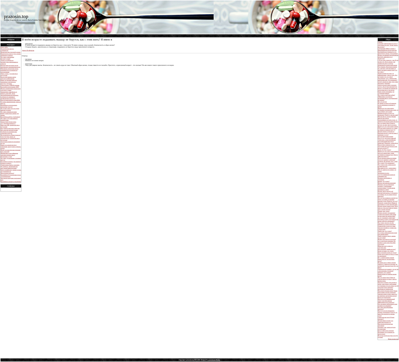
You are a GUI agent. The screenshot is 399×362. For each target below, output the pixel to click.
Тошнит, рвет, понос (384, 211)
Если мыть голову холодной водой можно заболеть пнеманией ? (388, 220)
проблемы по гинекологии (385, 289)
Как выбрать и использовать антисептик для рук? (9, 106)
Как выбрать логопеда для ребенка (11, 181)
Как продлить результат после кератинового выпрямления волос (10, 66)
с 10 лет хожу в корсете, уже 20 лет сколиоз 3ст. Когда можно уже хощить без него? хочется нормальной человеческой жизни (388, 62)
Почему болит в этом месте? (386, 131)
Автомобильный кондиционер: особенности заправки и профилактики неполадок (10, 96)
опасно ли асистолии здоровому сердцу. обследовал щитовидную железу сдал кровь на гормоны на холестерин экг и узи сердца (387, 87)
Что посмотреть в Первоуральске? (11, 135)
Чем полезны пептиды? (7, 173)
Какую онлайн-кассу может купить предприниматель (11, 170)
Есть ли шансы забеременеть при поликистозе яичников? (387, 305)
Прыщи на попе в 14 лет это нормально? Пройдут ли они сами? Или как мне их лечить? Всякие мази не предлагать (388, 116)
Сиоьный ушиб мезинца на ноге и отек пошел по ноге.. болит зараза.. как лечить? (388, 45)
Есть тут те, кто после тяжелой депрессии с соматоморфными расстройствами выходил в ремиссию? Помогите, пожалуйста (388, 140)
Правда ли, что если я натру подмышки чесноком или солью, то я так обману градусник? (388, 110)
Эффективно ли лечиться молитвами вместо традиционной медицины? (387, 98)
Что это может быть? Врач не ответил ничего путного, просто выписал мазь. (387, 279)
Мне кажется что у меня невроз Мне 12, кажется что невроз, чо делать (387, 169)
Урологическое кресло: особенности (7, 49)
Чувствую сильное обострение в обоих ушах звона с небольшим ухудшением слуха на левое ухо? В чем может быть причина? (388, 285)
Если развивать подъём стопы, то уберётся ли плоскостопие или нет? (388, 120)
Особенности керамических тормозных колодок (9, 132)
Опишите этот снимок (384, 272)
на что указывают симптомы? (386, 218)
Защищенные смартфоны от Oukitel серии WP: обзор (9, 92)
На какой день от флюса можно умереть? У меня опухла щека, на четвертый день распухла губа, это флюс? (388, 265)
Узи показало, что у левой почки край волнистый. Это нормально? (387, 79)
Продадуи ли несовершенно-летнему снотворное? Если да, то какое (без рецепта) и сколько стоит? (387, 313)
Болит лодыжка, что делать (386, 251)
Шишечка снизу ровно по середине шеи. (385, 246)
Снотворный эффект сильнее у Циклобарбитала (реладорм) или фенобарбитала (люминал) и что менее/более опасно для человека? (388, 51)
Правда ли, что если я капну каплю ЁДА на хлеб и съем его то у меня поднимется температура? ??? (388, 128)
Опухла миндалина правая (385, 136)
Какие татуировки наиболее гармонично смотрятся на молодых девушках (9, 82)
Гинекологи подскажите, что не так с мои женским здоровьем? (388, 270)
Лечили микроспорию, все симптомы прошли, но (385, 321)
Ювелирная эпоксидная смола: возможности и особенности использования (9, 70)
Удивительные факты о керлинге (10, 165)
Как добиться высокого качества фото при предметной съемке (10, 129)
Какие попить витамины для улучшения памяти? (386, 92)
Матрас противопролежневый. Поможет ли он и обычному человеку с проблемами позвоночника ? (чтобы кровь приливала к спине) (387, 186)
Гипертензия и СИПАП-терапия (10, 85)
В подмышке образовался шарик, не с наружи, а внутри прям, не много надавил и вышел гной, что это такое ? (387, 69)
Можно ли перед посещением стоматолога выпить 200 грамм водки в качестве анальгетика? (387, 214)
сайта (6, 47)
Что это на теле (382, 101)
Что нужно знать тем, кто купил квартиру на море (10, 109)
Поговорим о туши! (6, 156)
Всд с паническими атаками (386, 257)
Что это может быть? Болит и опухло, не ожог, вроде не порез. (387, 124)
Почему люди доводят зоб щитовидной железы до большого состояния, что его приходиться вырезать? (388, 193)
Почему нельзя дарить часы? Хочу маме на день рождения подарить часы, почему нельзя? (388, 207)
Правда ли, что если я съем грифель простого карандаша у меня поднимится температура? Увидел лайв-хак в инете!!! (388, 154)
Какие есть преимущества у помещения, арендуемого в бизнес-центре (11, 146)
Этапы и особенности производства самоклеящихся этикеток (9, 62)
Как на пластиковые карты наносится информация (8, 77)
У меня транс (381, 229)
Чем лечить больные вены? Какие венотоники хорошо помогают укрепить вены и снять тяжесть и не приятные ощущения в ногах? (387, 293)
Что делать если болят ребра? (386, 95)
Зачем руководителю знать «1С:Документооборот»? (8, 122)
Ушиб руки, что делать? (385, 231)
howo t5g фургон (28, 50)
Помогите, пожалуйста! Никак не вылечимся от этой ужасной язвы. (388, 203)
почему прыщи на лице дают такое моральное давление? (388, 82)
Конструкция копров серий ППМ (10, 100)
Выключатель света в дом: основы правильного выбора (11, 54)
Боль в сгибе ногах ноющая (386, 330)
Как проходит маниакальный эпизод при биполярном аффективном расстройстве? (386, 300)
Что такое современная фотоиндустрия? (7, 58)
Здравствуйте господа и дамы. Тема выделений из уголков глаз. (387, 227)
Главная (380, 42)
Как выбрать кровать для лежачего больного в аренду (11, 162)
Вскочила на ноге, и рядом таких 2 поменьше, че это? (388, 134)
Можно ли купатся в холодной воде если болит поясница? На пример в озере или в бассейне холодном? (387, 242)
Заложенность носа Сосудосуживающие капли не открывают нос (386, 174)
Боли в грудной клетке (384, 297)
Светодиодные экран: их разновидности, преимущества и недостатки (10, 138)
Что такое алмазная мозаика (9, 112)
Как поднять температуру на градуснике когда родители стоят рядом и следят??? (387, 146)
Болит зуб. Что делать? (384, 150)
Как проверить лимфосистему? (387, 249)
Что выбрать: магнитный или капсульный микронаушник (9, 167)
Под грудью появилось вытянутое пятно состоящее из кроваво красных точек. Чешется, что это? (388, 199)
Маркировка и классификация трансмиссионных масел (9, 154)
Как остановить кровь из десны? (387, 252)
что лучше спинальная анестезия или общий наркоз (387, 233)
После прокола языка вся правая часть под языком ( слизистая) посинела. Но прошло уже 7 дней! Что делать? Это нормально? (388, 160)
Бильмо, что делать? (384, 181)
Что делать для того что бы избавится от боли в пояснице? (387, 223)
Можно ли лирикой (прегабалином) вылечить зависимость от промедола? (388, 56)
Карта (2, 47)
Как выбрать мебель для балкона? (10, 117)
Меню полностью (393, 339)
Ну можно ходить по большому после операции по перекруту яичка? (387, 105)
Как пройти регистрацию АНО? (10, 87)
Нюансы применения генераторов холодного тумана (10, 89)
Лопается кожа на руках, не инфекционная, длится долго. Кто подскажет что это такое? (387, 75)
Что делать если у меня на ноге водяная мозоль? (387, 165)
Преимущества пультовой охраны (10, 52)
